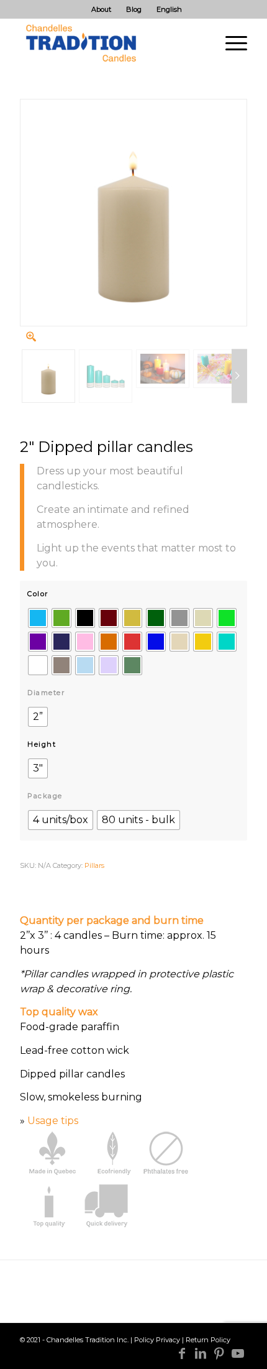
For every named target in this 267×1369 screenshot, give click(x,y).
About (101, 9)
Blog (134, 9)
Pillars (94, 865)
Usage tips (52, 1121)
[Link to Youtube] (238, 1353)
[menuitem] (101, 9)
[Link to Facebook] (182, 1353)
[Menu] (230, 43)
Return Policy (208, 1339)
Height (41, 744)
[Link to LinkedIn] (200, 1353)
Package (45, 795)
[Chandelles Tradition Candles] (110, 43)
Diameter (46, 692)
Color (37, 593)
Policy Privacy (157, 1339)
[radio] (38, 618)
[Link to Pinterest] (219, 1353)
